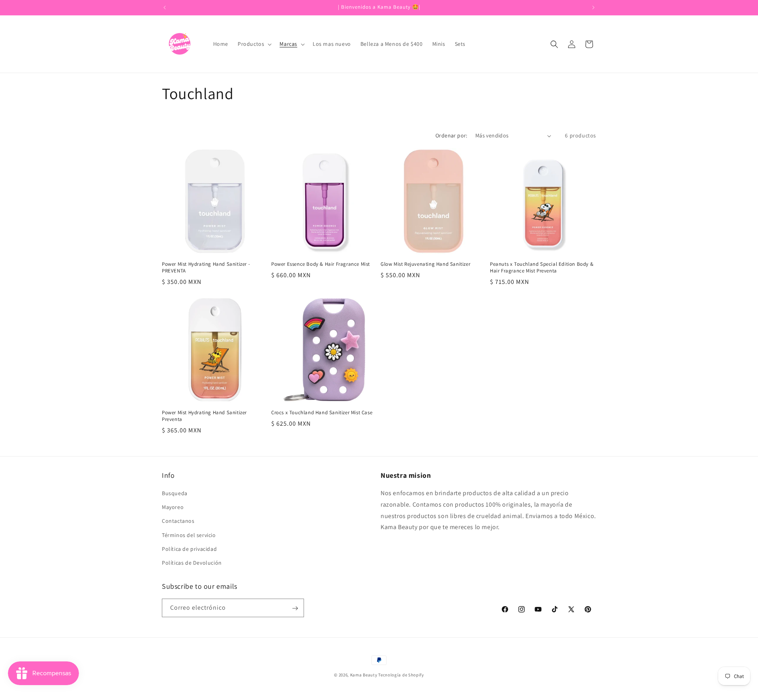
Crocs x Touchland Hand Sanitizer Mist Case (321, 412)
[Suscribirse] (295, 608)
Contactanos (178, 520)
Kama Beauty (363, 675)
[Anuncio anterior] (164, 7)
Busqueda (175, 493)
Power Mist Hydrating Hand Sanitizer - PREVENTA (206, 267)
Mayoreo (173, 507)
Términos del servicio (189, 535)
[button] (254, 44)
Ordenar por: (451, 135)
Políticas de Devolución (192, 562)
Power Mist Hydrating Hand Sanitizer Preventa (204, 416)
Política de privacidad (189, 548)
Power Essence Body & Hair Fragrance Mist (320, 264)
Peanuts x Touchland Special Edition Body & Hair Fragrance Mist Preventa (541, 267)
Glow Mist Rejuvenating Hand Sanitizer (425, 264)
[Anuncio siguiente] (593, 7)
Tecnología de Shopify (401, 675)
